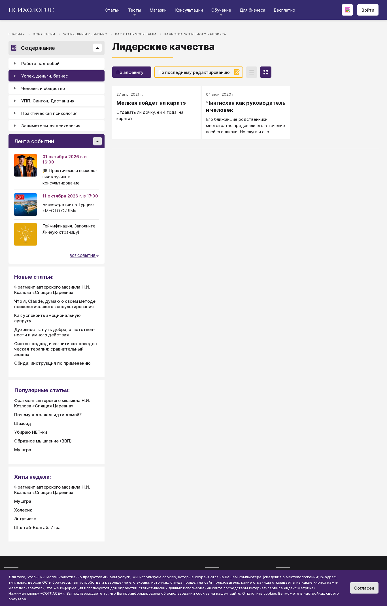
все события (83, 255)
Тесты (134, 10)
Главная (16, 34)
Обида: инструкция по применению (52, 363)
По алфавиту (130, 72)
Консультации (189, 10)
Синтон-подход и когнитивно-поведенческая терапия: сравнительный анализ (56, 349)
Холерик (23, 510)
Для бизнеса (252, 10)
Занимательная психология (50, 125)
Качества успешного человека (195, 34)
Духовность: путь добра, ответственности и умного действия (54, 332)
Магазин (158, 10)
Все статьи (44, 34)
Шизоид (22, 423)
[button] (97, 48)
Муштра (22, 449)
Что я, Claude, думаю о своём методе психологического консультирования (54, 303)
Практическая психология (49, 113)
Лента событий (34, 141)
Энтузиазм (25, 518)
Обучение (221, 10)
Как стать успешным (135, 34)
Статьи (112, 10)
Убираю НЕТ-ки (30, 432)
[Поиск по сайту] (347, 10)
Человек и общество (43, 88)
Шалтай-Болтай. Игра (37, 527)
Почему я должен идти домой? (48, 414)
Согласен (364, 588)
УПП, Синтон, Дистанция (48, 101)
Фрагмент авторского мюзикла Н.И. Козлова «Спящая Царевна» (52, 289)
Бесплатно (284, 10)
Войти (368, 10)
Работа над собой (40, 63)
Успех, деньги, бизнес (85, 34)
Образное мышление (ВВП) (43, 441)
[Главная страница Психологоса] (33, 10)
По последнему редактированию (194, 72)
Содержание (38, 48)
